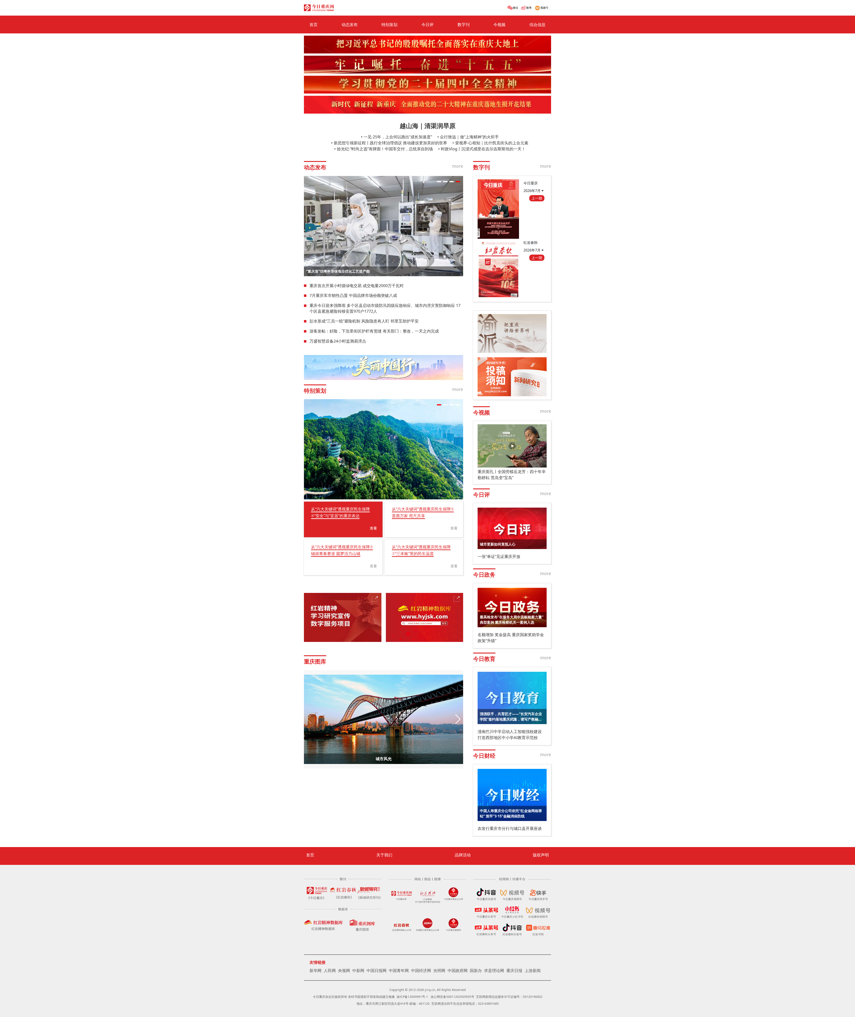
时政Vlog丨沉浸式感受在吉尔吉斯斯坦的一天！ (483, 148)
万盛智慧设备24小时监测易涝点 (337, 341)
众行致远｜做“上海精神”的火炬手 (469, 136)
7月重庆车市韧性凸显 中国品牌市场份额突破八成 (353, 295)
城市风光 (384, 758)
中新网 (358, 970)
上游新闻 (533, 970)
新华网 (315, 970)
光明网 (439, 970)
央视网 (344, 970)
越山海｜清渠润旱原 (428, 125)
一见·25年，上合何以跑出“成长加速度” (398, 136)
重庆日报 (514, 970)
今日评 (427, 24)
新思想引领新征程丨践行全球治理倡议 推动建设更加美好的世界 (390, 142)
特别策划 (389, 24)
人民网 (330, 970)
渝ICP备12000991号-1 (412, 997)
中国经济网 (421, 970)
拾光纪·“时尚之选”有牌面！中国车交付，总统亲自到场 (385, 148)
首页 (313, 24)
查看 (373, 528)
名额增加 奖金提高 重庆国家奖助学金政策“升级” (511, 637)
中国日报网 (376, 970)
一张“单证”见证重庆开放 (499, 556)
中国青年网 (399, 970)
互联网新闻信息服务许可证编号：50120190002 (509, 997)
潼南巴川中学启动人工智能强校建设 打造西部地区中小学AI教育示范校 (510, 734)
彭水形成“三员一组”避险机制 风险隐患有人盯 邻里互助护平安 (364, 321)
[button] (439, 181)
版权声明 (541, 855)
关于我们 (384, 855)
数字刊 (464, 24)
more (457, 166)
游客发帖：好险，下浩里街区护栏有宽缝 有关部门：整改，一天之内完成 (374, 331)
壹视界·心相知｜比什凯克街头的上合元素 (491, 142)
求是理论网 (494, 970)
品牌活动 (463, 855)
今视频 (499, 24)
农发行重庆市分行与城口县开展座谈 (510, 828)
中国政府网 (458, 970)
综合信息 (537, 24)
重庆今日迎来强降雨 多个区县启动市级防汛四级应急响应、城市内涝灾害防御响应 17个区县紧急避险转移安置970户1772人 (384, 308)
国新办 (476, 970)
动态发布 (350, 24)
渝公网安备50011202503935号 (452, 997)
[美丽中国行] (383, 367)
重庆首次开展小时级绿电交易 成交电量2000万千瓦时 (356, 285)
